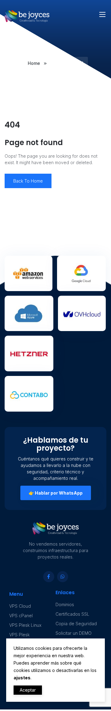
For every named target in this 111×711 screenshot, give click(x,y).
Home (34, 63)
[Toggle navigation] (101, 11)
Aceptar (28, 690)
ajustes (22, 677)
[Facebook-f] (48, 576)
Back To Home (28, 181)
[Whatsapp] (62, 576)
